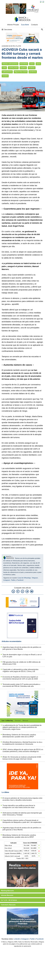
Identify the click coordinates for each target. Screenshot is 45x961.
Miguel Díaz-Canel (21, 71)
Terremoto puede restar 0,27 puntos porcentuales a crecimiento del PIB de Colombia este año (21, 685)
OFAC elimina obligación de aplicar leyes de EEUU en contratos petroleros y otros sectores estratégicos (23, 750)
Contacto (34, 25)
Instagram (6, 580)
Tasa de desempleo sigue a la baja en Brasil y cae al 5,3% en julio (22, 655)
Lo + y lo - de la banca (9, 900)
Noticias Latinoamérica (10, 63)
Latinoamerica (7, 71)
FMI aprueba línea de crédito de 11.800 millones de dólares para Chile (21, 663)
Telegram (35, 578)
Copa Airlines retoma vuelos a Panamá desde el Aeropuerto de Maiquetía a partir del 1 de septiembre (22, 821)
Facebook (20, 580)
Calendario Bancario (8, 905)
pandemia (32, 71)
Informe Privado (13, 25)
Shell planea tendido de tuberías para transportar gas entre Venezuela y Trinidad (22, 814)
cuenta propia (13, 67)
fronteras (32, 67)
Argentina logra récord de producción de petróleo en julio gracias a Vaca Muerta (22, 648)
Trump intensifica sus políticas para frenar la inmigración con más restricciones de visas (19, 806)
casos (32, 63)
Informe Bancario (7, 895)
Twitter (13, 580)
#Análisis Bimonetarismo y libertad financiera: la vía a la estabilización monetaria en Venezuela (22, 743)
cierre (38, 63)
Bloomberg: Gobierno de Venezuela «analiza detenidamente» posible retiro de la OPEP (19, 735)
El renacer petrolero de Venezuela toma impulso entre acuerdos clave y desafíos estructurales (22, 799)
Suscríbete (25, 25)
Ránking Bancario (7, 890)
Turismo (5, 76)
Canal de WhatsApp (24, 578)
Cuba (4, 67)
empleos (23, 67)
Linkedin (17, 939)
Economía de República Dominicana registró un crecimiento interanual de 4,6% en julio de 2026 (20, 678)
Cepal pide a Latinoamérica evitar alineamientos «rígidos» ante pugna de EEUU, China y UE (20, 670)
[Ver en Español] (43, 1)
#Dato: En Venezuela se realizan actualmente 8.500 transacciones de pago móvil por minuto (22, 758)
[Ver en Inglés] (41, 1)
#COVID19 (23, 63)
